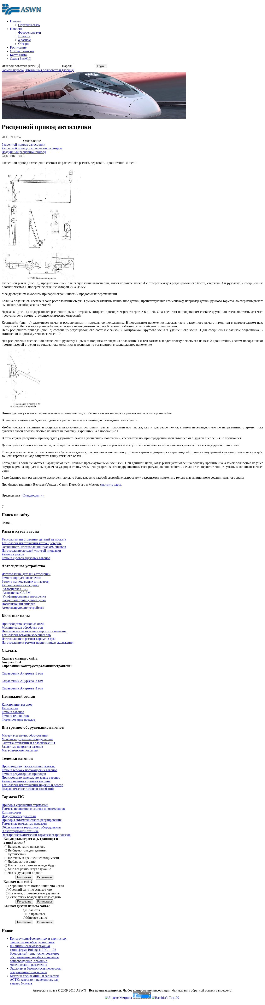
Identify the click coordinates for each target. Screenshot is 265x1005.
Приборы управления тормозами (25, 805)
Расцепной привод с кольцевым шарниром (32, 148)
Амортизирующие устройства (23, 607)
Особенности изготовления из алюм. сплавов (34, 547)
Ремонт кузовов (13, 554)
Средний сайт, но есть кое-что (30, 889)
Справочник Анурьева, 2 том (22, 681)
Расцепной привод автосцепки (23, 144)
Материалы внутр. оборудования (25, 735)
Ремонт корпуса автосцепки (21, 577)
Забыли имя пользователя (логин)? (49, 70)
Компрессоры (11, 812)
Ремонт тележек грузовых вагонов (26, 781)
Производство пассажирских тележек (28, 766)
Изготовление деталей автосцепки (26, 574)
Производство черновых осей (23, 624)
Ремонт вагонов (13, 712)
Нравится (33, 910)
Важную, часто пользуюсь (26, 846)
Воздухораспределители (19, 816)
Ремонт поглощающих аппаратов (25, 581)
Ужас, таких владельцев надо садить (35, 897)
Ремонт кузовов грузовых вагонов (26, 558)
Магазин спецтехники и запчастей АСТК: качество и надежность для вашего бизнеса (34, 979)
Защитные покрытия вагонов (22, 746)
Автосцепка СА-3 (15, 589)
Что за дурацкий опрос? (25, 872)
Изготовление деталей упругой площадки (31, 550)
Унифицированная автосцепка (24, 596)
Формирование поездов (18, 719)
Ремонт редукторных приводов (24, 774)
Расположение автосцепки (20, 585)
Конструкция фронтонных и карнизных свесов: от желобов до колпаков (38, 940)
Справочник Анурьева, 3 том (22, 688)
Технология (10, 708)
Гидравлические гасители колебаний (28, 788)
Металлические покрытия (20, 750)
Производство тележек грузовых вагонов (31, 777)
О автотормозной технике (20, 831)
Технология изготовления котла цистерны (31, 543)
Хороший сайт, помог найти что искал (36, 886)
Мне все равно (36, 917)
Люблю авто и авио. (22, 861)
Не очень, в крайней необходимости (33, 858)
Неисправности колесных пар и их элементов (34, 631)
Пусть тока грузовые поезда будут (32, 865)
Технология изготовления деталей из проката (34, 539)
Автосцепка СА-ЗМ (16, 592)
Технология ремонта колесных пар (26, 635)
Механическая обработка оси (22, 627)
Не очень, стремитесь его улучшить (34, 893)
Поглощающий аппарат (18, 604)
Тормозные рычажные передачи (24, 823)
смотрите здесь (110, 484)
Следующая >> (33, 495)
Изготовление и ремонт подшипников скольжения (37, 642)
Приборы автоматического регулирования (31, 820)
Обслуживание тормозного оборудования (31, 827)
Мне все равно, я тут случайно (29, 869)
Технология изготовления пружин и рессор (32, 785)
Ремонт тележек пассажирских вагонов (29, 770)
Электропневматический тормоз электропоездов (36, 835)
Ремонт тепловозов (15, 715)
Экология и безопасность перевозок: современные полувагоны (35, 970)
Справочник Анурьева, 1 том (22, 673)
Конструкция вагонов (17, 704)
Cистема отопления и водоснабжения (28, 743)
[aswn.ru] (22, 15)
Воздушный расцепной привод (24, 152)
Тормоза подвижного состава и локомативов (33, 808)
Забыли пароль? (13, 70)
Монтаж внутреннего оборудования (27, 739)
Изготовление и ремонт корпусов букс (29, 638)
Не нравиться (35, 914)
